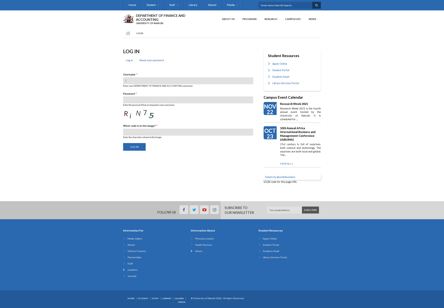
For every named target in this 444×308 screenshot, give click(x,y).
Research (270, 19)
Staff (172, 4)
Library (193, 4)
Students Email (280, 76)
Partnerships (134, 257)
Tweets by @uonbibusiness (279, 176)
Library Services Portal (285, 83)
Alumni (212, 4)
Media (231, 4)
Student (151, 4)
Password (129, 93)
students (132, 269)
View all (285, 163)
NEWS (312, 19)
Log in (130, 61)
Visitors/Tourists (136, 251)
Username (129, 74)
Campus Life (293, 19)
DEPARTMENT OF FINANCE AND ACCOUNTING (160, 18)
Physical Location (204, 238)
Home (132, 4)
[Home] (128, 18)
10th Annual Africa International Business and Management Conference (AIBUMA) (297, 133)
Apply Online (279, 63)
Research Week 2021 (294, 103)
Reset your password (151, 60)
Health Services (203, 244)
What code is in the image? (139, 125)
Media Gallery (134, 238)
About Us (228, 19)
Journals (131, 276)
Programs (249, 19)
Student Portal (280, 70)
